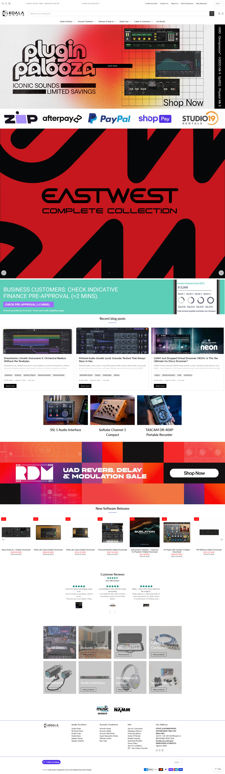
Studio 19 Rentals (134, 736)
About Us (174, 3)
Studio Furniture (66, 21)
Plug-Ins (157, 375)
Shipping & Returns (135, 731)
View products (53, 654)
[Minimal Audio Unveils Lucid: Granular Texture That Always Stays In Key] (112, 341)
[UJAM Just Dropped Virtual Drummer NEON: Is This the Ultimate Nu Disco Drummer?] (187, 341)
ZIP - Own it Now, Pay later (138, 748)
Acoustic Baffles (105, 731)
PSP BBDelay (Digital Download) (208, 550)
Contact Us (164, 3)
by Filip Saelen (8, 380)
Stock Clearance (187, 3)
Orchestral (18, 375)
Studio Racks (76, 736)
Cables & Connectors (142, 21)
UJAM (179, 375)
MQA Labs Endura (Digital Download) (48, 550)
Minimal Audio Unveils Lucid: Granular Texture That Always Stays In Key (112, 360)
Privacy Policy (133, 743)
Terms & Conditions (135, 746)
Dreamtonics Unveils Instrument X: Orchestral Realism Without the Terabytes (35, 360)
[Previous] (3, 272)
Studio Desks (76, 729)
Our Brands (160, 21)
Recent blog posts (112, 318)
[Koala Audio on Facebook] (6, 3)
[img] (112, 578)
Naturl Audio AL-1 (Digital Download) (16, 550)
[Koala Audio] (13, 13)
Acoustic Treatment (85, 21)
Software (116, 375)
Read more (10, 386)
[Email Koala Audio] (3, 3)
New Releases (201, 3)
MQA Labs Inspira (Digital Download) (80, 550)
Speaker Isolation (77, 741)
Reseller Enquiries (134, 738)
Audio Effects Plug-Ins (86, 375)
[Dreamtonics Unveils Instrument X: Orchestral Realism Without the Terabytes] (37, 341)
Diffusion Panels (105, 738)
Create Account (151, 3)
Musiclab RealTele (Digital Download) (112, 550)
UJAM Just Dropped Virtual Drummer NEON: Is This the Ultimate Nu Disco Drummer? (186, 360)
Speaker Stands (77, 738)
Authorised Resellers (135, 741)
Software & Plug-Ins (106, 21)
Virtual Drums (188, 375)
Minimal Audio (107, 375)
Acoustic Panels (105, 729)
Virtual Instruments (58, 375)
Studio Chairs (76, 733)
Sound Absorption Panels (109, 736)
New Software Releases (112, 508)
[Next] (221, 272)
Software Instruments (44, 375)
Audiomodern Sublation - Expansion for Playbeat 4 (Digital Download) (144, 551)
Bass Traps (103, 741)
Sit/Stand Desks (77, 731)
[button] (110, 611)
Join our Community (135, 729)
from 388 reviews (112, 581)
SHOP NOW (112, 66)
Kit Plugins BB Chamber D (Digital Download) (177, 551)
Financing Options (134, 733)
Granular (97, 375)
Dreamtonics (8, 375)
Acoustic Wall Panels (107, 733)
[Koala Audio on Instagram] (9, 3)
